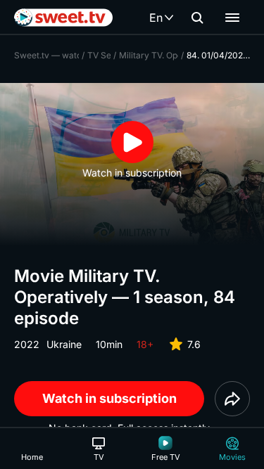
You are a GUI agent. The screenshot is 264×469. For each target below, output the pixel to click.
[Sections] (232, 17)
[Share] (232, 398)
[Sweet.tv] (63, 17)
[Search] (197, 17)
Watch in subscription (109, 398)
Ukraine (64, 344)
